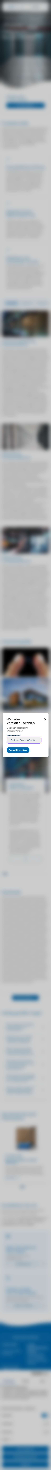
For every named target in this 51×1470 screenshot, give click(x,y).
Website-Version (14, 735)
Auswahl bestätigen (18, 750)
